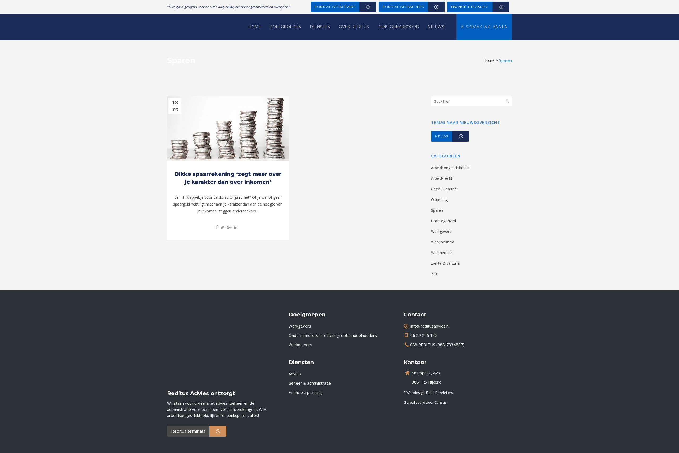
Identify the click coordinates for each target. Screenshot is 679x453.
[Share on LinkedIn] (235, 227)
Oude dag (439, 199)
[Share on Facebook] (217, 227)
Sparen (437, 210)
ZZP (434, 273)
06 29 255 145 (423, 335)
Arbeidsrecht (441, 178)
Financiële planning (305, 392)
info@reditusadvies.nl (429, 326)
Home (489, 60)
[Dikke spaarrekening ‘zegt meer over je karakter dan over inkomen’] (228, 128)
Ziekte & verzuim (445, 263)
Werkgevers (441, 231)
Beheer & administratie (310, 383)
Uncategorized (443, 220)
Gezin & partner (444, 188)
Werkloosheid (442, 242)
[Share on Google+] (229, 227)
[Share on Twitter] (222, 227)
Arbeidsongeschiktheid (450, 167)
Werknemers (442, 252)
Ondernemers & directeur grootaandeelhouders (333, 335)
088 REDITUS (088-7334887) (437, 344)
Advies (295, 373)
